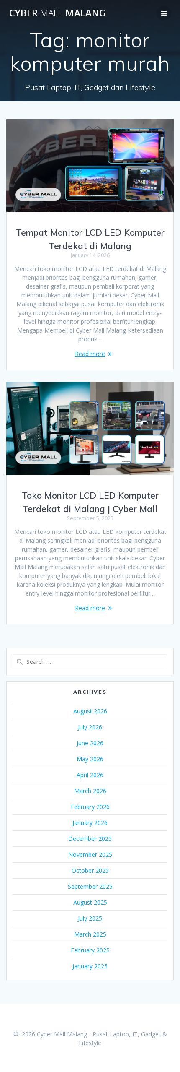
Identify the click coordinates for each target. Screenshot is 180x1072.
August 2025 (90, 902)
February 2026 (90, 807)
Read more (90, 354)
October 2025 (90, 870)
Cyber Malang (57, 13)
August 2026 (90, 711)
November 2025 (90, 855)
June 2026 (90, 743)
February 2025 (90, 950)
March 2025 (90, 934)
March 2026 (90, 791)
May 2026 (90, 759)
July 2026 (90, 727)
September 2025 (90, 886)
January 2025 (90, 966)
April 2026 (90, 775)
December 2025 (90, 839)
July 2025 (90, 918)
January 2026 (90, 823)
